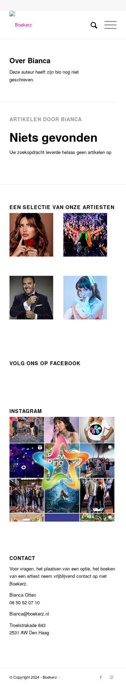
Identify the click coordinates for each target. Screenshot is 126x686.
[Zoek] (90, 25)
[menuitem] (90, 25)
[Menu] (107, 25)
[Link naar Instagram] (111, 677)
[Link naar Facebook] (101, 677)
